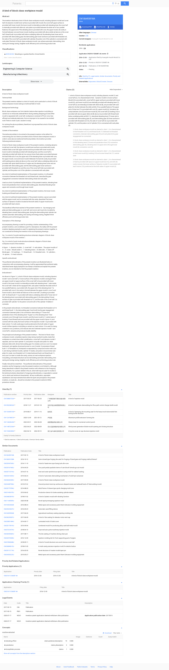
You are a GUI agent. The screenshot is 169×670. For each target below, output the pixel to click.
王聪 (86, 36)
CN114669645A (9, 422)
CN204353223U (9, 554)
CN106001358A (9, 459)
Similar (112, 27)
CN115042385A (9, 431)
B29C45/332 (10, 54)
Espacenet (92, 81)
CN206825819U (9, 496)
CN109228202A (9, 405)
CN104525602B (9, 505)
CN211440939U (9, 501)
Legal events (95, 76)
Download (108, 633)
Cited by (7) (86, 76)
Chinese (93, 32)
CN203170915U (9, 525)
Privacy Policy (102, 667)
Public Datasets (82, 667)
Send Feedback (69, 667)
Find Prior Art (100, 27)
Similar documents (106, 76)
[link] (24, 54)
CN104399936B (9, 513)
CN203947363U (9, 463)
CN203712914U (9, 472)
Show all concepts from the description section (19, 653)
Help (111, 667)
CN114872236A (9, 426)
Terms (93, 667)
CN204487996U (9, 484)
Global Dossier (101, 81)
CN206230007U (9, 517)
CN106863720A (9, 398)
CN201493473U (9, 492)
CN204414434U (9, 476)
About (58, 667)
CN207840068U (9, 542)
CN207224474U (9, 530)
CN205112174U (9, 550)
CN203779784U (9, 488)
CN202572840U (9, 538)
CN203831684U (9, 521)
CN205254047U (9, 509)
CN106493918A (9, 455)
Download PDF (87, 27)
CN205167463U (9, 467)
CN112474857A (9, 417)
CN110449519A (9, 412)
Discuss (109, 81)
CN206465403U (9, 480)
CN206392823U (9, 534)
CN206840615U (9, 546)
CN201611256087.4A (11, 576)
